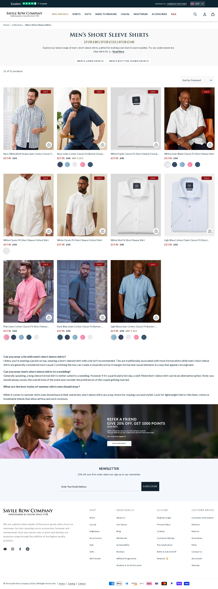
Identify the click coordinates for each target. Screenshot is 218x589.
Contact (82, 583)
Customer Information (203, 517)
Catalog (71, 583)
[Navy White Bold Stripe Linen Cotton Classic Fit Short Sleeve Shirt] (28, 118)
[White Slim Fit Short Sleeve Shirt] (136, 205)
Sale (92, 545)
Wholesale (121, 538)
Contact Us (197, 551)
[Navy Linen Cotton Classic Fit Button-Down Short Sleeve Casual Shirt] (82, 118)
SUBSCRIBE (150, 486)
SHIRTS (76, 14)
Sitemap (195, 565)
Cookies (161, 531)
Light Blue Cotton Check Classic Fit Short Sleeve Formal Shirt (185, 240)
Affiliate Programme (126, 558)
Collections (17, 25)
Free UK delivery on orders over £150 (109, 4)
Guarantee (197, 538)
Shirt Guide (95, 558)
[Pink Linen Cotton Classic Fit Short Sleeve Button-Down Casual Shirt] (28, 291)
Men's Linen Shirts (90, 61)
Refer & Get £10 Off (166, 551)
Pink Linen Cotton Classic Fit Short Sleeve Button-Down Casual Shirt (25, 326)
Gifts (92, 551)
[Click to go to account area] (204, 14)
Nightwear (95, 531)
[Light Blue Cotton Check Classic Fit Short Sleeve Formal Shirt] (189, 205)
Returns (195, 531)
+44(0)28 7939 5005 (177, 3)
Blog (118, 531)
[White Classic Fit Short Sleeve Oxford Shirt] (28, 205)
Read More (118, 51)
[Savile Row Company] (28, 512)
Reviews (120, 551)
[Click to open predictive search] (195, 14)
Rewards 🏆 (163, 558)
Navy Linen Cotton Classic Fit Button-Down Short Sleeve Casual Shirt (80, 154)
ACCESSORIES (159, 14)
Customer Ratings (165, 538)
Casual (93, 524)
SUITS (88, 14)
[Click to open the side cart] (213, 14)
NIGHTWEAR (141, 14)
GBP (197, 3)
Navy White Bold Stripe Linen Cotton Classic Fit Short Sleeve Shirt (28, 154)
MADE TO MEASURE (106, 14)
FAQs (194, 545)
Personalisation (164, 545)
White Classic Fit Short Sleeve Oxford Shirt (26, 240)
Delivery (196, 524)
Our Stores (121, 524)
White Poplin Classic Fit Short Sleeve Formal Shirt (134, 154)
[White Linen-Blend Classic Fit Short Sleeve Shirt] (189, 118)
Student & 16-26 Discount (129, 565)
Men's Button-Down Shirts (129, 61)
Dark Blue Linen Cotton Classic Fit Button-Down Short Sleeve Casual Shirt (79, 326)
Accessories (96, 538)
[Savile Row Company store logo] (25, 14)
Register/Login (164, 517)
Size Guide (197, 558)
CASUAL (125, 14)
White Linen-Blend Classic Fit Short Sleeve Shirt (189, 153)
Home (62, 583)
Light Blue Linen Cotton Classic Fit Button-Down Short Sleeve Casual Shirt (133, 326)
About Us (120, 517)
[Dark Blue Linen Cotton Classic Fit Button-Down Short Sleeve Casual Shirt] (82, 291)
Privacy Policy (163, 524)
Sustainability (122, 545)
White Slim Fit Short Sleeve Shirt (128, 240)
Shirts (92, 517)
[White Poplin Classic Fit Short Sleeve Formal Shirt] (136, 118)
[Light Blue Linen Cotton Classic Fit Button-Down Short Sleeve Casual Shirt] (136, 291)
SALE (173, 14)
